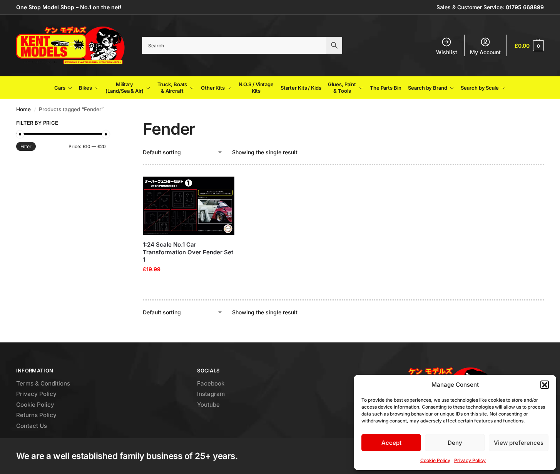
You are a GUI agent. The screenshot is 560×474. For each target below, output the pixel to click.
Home (23, 109)
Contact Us (31, 425)
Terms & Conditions (43, 383)
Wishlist (446, 52)
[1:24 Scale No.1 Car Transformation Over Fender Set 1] (188, 206)
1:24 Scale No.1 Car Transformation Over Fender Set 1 (188, 252)
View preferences (518, 442)
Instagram (211, 393)
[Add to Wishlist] (225, 186)
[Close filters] (108, 124)
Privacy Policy (470, 460)
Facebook (210, 383)
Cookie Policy (435, 460)
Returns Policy (36, 415)
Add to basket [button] (188, 285)
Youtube (208, 404)
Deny (455, 442)
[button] (544, 385)
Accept (391, 442)
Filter (26, 146)
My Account (485, 52)
